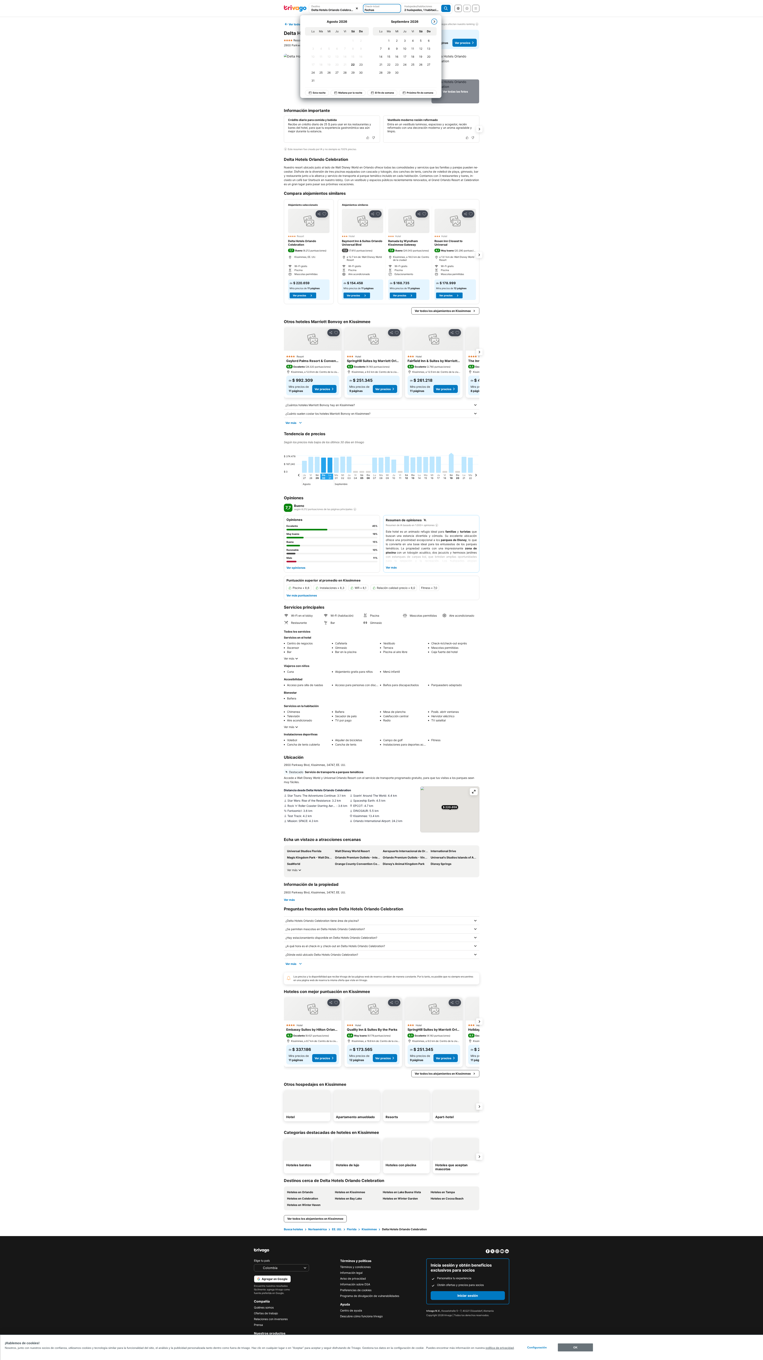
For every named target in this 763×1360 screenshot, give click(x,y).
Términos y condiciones (355, 1267)
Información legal (351, 1272)
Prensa (258, 1324)
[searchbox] (335, 10)
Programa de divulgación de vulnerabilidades (369, 1296)
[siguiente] (434, 21)
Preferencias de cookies (355, 1290)
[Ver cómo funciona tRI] (354, 509)
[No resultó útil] (373, 137)
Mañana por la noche (350, 92)
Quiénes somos (264, 1307)
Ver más (290, 422)
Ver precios (462, 43)
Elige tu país (262, 1260)
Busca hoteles (293, 1229)
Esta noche (319, 92)
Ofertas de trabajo (266, 1313)
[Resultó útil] (367, 137)
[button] (335, 8)
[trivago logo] (295, 8)
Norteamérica (317, 1229)
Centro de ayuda (351, 1310)
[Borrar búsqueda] (356, 8)
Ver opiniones (295, 567)
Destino (315, 6)
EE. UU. (337, 1229)
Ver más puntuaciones (301, 595)
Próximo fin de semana (420, 92)
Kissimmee (369, 1229)
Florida (351, 1229)
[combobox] (335, 8)
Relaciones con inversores (271, 1319)
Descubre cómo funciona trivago (361, 1316)
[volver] (298, 476)
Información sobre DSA (355, 1284)
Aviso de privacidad (353, 1278)
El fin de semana (384, 92)
